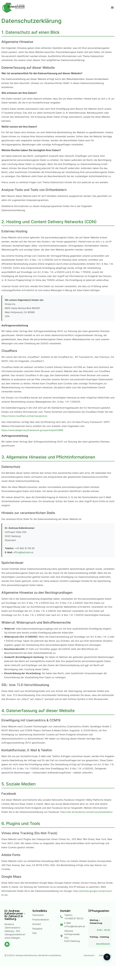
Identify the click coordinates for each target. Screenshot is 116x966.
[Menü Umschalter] (112, 7)
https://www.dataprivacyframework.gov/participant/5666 (32, 430)
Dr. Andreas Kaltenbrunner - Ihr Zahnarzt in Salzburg (15, 915)
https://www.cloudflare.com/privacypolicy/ (24, 416)
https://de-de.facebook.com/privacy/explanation (86, 812)
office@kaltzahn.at (23, 552)
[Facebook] (7, 944)
